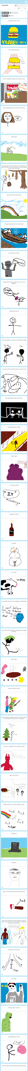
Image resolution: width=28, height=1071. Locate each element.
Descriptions (15, 12)
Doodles (6, 12)
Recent (6, 15)
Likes (12, 15)
